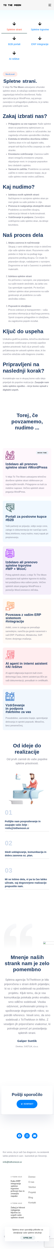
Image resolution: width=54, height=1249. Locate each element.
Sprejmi (27, 1238)
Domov (31, 1177)
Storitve (32, 1187)
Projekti (32, 1192)
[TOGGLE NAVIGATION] (43, 5)
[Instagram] (27, 1136)
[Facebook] (19, 1136)
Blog (30, 1197)
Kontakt (32, 1202)
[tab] (14, 27)
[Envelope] (34, 1136)
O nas (31, 1182)
